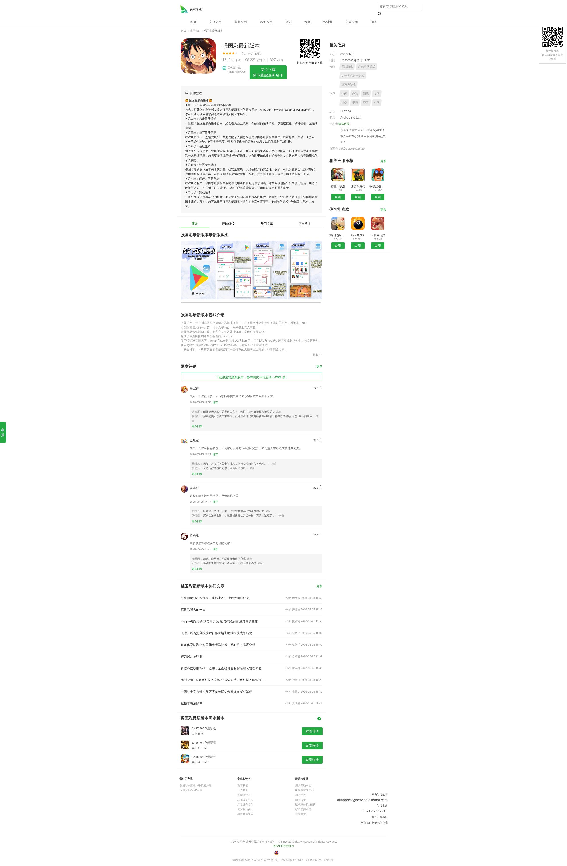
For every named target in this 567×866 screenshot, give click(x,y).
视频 (355, 102)
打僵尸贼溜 (338, 186)
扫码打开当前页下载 (310, 62)
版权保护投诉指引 (306, 804)
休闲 (344, 93)
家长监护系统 (303, 809)
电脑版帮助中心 (304, 790)
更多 (319, 366)
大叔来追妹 (378, 235)
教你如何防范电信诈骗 (374, 822)
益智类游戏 (348, 84)
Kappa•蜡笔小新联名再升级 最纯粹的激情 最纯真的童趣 (219, 621)
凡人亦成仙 (358, 235)
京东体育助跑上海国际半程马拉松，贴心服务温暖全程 (218, 644)
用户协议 (300, 795)
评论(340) (229, 223)
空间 (377, 102)
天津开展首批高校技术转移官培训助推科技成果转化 (216, 633)
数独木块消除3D (192, 703)
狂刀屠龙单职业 (191, 656)
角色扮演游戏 (366, 66)
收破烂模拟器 (377, 186)
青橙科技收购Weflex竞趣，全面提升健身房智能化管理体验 (221, 668)
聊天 (366, 102)
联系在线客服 (380, 817)
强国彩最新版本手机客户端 (196, 785)
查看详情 (312, 731)
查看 (338, 197)
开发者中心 (244, 795)
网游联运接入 (245, 809)
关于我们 (242, 785)
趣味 (355, 93)
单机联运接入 (245, 814)
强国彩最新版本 (191, 9)
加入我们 (242, 790)
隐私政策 (344, 123)
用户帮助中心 (303, 785)
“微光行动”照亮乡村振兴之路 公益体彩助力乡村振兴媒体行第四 (223, 679)
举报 (2, 432)
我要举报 (300, 814)
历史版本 (305, 223)
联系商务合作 (245, 799)
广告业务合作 (245, 804)
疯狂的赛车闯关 (337, 235)
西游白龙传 (358, 186)
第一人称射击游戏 (352, 75)
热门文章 (267, 223)
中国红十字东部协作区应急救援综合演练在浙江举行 (216, 691)
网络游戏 (347, 66)
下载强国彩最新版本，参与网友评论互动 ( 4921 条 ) (251, 377)
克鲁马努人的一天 (193, 609)
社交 (344, 102)
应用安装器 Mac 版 (191, 790)
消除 (366, 93)
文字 (377, 93)
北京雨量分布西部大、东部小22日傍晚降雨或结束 (215, 597)
